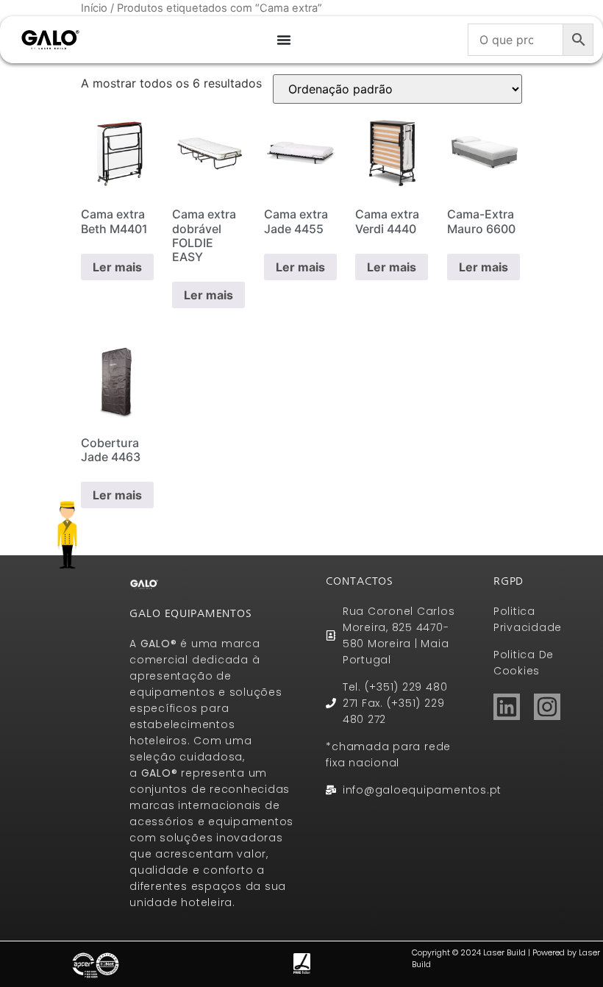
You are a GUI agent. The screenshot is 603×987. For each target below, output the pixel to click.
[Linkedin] (506, 707)
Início (94, 8)
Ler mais (117, 267)
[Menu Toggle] (283, 39)
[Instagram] (547, 707)
